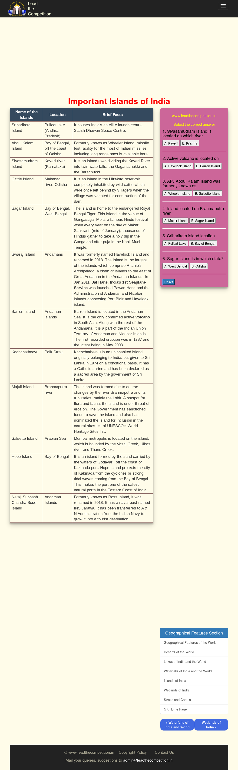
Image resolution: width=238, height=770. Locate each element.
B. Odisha (199, 266)
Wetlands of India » (211, 724)
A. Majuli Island (175, 220)
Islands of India (175, 680)
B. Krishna (189, 143)
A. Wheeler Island (177, 193)
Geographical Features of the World (190, 642)
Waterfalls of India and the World (188, 671)
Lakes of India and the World (185, 661)
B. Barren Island (208, 166)
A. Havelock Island (178, 166)
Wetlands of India (176, 690)
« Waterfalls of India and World (177, 724)
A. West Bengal (175, 266)
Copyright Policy (133, 752)
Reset (168, 282)
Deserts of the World (179, 652)
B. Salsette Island (208, 193)
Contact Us (164, 752)
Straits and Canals (177, 699)
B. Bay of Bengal (203, 243)
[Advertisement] (119, 51)
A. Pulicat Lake (175, 243)
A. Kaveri (171, 143)
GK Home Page (175, 709)
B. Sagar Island (202, 220)
